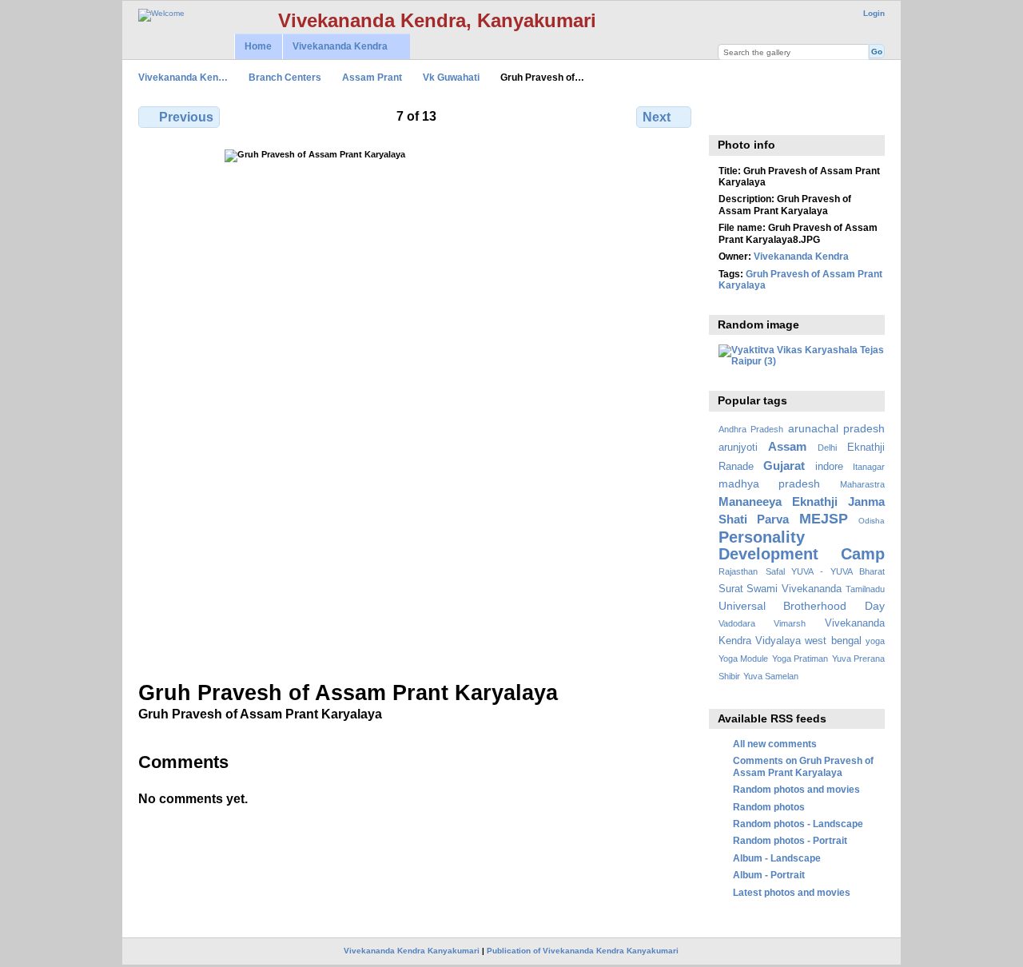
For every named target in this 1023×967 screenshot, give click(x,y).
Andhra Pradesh (750, 429)
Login (874, 13)
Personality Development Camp (801, 545)
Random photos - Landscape (798, 823)
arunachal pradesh (836, 428)
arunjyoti (738, 447)
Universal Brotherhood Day (801, 605)
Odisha (871, 520)
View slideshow (761, 115)
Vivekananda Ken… (183, 77)
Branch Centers (285, 77)
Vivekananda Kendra (335, 47)
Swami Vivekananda (794, 589)
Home (258, 46)
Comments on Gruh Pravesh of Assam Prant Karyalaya (803, 766)
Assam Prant (372, 77)
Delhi (827, 447)
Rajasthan (738, 571)
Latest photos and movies (791, 892)
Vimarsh (790, 623)
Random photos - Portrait (790, 840)
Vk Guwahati (451, 77)
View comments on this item (727, 115)
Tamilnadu (865, 589)
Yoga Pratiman (800, 658)
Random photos (769, 807)
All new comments (775, 743)
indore (829, 466)
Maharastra (862, 484)
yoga (875, 641)
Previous (186, 117)
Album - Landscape (777, 858)
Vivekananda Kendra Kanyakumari (412, 950)
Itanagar (869, 467)
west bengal (833, 641)
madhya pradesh (769, 483)
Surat (730, 589)
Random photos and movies (796, 789)
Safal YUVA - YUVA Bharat (825, 571)
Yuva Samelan (770, 676)
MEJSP (823, 518)
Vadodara (736, 623)
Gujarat (784, 465)
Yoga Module (743, 658)
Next (657, 117)
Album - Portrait (769, 875)
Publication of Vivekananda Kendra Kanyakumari (583, 950)
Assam (787, 446)
